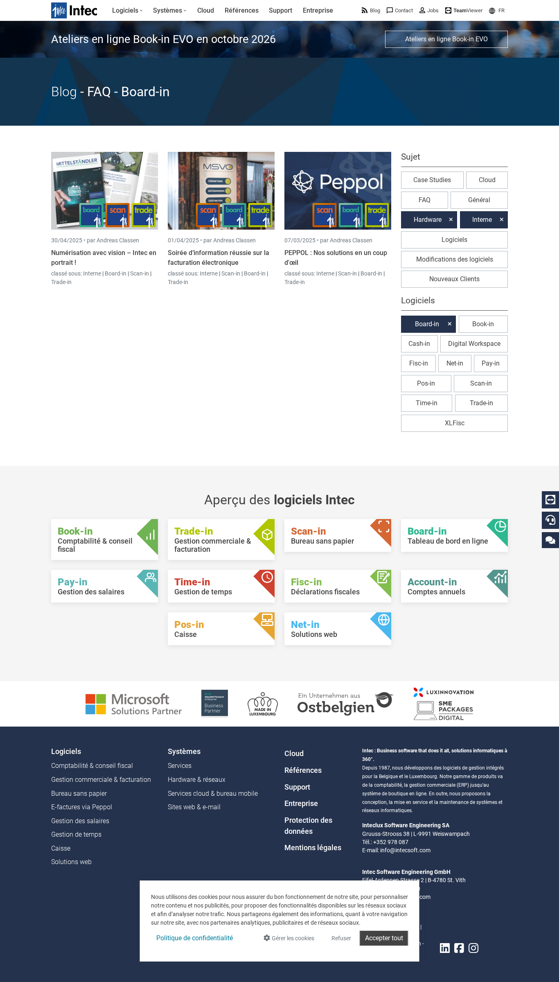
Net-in (454, 363)
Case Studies (432, 180)
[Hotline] (550, 519)
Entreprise (301, 803)
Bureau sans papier (79, 793)
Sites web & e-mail (194, 807)
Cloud (487, 180)
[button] (497, 10)
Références (303, 770)
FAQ (425, 200)
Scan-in (139, 273)
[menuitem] (127, 10)
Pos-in (426, 383)
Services (180, 766)
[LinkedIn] (445, 948)
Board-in (115, 273)
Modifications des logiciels (454, 259)
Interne (92, 273)
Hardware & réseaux (196, 779)
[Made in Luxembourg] (263, 703)
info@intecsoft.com (405, 850)
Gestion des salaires (80, 821)
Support (297, 787)
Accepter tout (384, 938)
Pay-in (491, 363)
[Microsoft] (134, 703)
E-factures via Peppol (81, 807)
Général (479, 200)
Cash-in (419, 344)
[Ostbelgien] (346, 703)
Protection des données (308, 825)
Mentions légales (312, 848)
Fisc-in (418, 363)
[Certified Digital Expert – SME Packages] (443, 703)
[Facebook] (459, 948)
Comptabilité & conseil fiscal (92, 766)
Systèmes (184, 751)
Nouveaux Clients (454, 279)
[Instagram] (473, 948)
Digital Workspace (474, 344)
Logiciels (454, 240)
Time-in (426, 403)
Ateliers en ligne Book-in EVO (446, 39)
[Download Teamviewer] (550, 499)
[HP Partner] (214, 703)
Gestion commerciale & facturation (101, 779)
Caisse (60, 848)
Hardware (428, 219)
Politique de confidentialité (194, 938)
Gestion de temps (76, 834)
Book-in (483, 324)
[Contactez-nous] (550, 540)
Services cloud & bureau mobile (213, 793)
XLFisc (454, 423)
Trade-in (61, 282)
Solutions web (71, 862)
